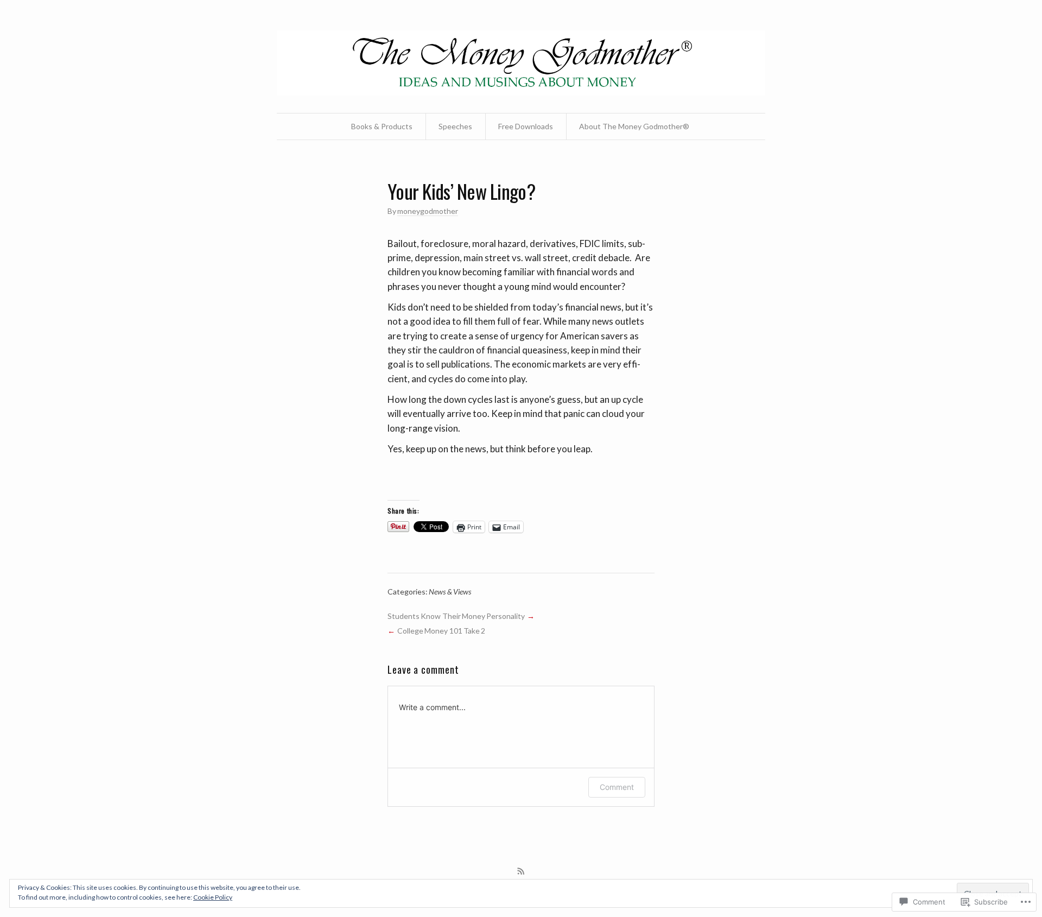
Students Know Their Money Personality (456, 616)
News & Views (450, 591)
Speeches (455, 126)
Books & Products (381, 126)
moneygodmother (427, 211)
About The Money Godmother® (634, 126)
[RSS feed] (521, 871)
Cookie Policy (212, 897)
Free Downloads (525, 126)
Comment (617, 787)
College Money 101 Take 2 (441, 630)
